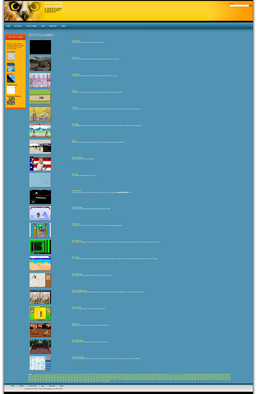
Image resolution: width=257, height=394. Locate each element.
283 (133, 379)
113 (60, 376)
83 (191, 374)
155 (178, 376)
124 (91, 376)
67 (159, 374)
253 (49, 379)
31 (87, 374)
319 (32, 381)
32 (89, 374)
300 (181, 379)
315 (223, 379)
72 (169, 374)
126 (97, 376)
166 (209, 376)
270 (97, 379)
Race (75, 90)
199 (100, 377)
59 (143, 374)
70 (165, 374)
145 (150, 376)
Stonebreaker (78, 273)
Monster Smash (78, 340)
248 (35, 379)
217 (150, 377)
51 (127, 374)
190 (74, 377)
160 (192, 376)
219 (156, 377)
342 (97, 381)
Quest (75, 107)
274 (108, 379)
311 (212, 379)
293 (161, 379)
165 (206, 376)
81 (187, 374)
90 (205, 374)
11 (47, 374)
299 (178, 379)
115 (66, 376)
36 (97, 374)
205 (116, 377)
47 (119, 374)
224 (170, 377)
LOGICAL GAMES (53, 10)
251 (43, 379)
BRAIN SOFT (51, 12)
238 (209, 377)
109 (49, 376)
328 (57, 381)
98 (221, 374)
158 (187, 376)
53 (131, 374)
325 (49, 381)
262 (74, 379)
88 (201, 374)
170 (220, 376)
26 (77, 374)
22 (69, 374)
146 (153, 376)
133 (116, 376)
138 (130, 376)
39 (103, 374)
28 (81, 374)
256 (57, 379)
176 (35, 377)
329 (60, 381)
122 (85, 376)
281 (128, 379)
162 (198, 376)
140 (136, 376)
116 (69, 376)
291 (156, 379)
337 (83, 381)
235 (201, 377)
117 (71, 376)
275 (111, 379)
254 (52, 379)
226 (175, 377)
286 (142, 379)
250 (40, 379)
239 (212, 377)
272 (102, 379)
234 (198, 377)
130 (108, 376)
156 (181, 376)
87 (199, 374)
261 (71, 379)
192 (80, 377)
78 (181, 374)
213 (139, 377)
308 (204, 379)
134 (119, 376)
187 (66, 377)
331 (66, 381)
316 (226, 379)
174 (29, 377)
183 (55, 377)
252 (46, 379)
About (61, 386)
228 (181, 377)
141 (139, 376)
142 (142, 376)
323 (43, 381)
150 (164, 376)
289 (150, 379)
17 (59, 374)
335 (77, 381)
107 (43, 376)
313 (218, 379)
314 (220, 379)
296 (170, 379)
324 (46, 381)
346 (108, 381)
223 (167, 377)
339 (88, 381)
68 (161, 374)
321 (38, 381)
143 (144, 376)
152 (170, 376)
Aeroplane (77, 40)
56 (137, 374)
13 (51, 374)
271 (100, 379)
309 (206, 379)
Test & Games (33, 386)
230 (187, 377)
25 (75, 374)
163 (201, 376)
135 (122, 376)
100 (226, 374)
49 (123, 374)
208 (125, 377)
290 (153, 379)
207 (122, 377)
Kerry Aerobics (78, 157)
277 (116, 379)
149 (161, 376)
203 (111, 377)
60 (145, 374)
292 (159, 379)
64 (153, 374)
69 (163, 374)
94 (213, 374)
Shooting (77, 57)
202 (108, 377)
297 (173, 379)
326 (52, 381)
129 (105, 376)
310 (209, 379)
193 (83, 377)
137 (128, 376)
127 (100, 376)
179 (43, 377)
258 (63, 379)
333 (71, 381)
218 (153, 377)
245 (229, 377)
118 (74, 376)
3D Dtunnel (77, 240)
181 (49, 377)
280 (125, 379)
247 (32, 379)
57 (139, 374)
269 (94, 379)
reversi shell (77, 307)
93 (211, 374)
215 (144, 377)
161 (195, 376)
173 (229, 376)
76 (177, 374)
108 (46, 376)
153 (173, 376)
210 (130, 377)
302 (187, 379)
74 (173, 374)
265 (83, 379)
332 (69, 381)
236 (204, 377)
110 (52, 376)
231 (189, 377)
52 (129, 374)
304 (192, 379)
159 (189, 376)
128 (102, 376)
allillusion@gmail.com (48, 388)
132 (114, 376)
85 (195, 374)
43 (111, 374)
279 (122, 379)
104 (35, 376)
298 (175, 379)
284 (136, 379)
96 (217, 374)
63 (151, 374)
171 (223, 376)
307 (201, 379)
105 (38, 376)
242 (220, 377)
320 (35, 381)
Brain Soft (52, 386)
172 (226, 376)
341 (94, 381)
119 (77, 376)
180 (46, 377)
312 (215, 379)
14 (53, 374)
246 (29, 379)
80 (185, 374)
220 (159, 377)
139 (133, 376)
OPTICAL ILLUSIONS (54, 9)
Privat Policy (59, 388)
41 (107, 374)
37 (99, 374)
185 (60, 377)
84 (193, 374)
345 (105, 381)
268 (91, 379)
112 (57, 376)
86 (197, 374)
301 (184, 379)
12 (49, 374)
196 (91, 377)
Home (12, 386)
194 (85, 377)
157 (184, 376)
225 (173, 377)
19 (63, 374)
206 (119, 377)
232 (192, 377)
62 (149, 374)
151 (167, 376)
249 (38, 379)
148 (159, 376)
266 (85, 379)
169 (218, 376)
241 (218, 377)
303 (189, 379)
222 (164, 377)
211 (133, 377)
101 (229, 374)
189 (71, 377)
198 (97, 377)
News (42, 386)
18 (61, 374)
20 (65, 374)
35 (95, 374)
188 (69, 377)
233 (195, 377)
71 (167, 374)
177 (38, 377)
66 (157, 374)
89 (203, 374)
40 (105, 374)
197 (94, 377)
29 (83, 374)
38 (101, 374)
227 (178, 377)
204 (114, 377)
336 (80, 381)
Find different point (80, 290)
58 (141, 374)
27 (79, 374)
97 (219, 374)
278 (119, 379)
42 (109, 374)
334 (74, 381)
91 (207, 374)
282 (130, 379)
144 (147, 376)
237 (206, 377)
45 (115, 374)
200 (102, 377)
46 (117, 374)
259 (66, 379)
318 (29, 381)
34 (93, 374)
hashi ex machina (79, 357)
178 (40, 377)
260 (69, 379)
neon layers (77, 190)
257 (60, 379)
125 (94, 376)
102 (29, 376)
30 (85, 374)
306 (198, 379)
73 (171, 374)
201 (105, 377)
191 (77, 377)
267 (88, 379)
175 (32, 377)
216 (147, 377)
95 (215, 374)
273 (105, 379)
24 (73, 374)
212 (136, 377)
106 (40, 376)
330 (63, 381)
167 (212, 376)
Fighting (76, 124)
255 (55, 379)
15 (55, 374)
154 (175, 376)
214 (142, 377)
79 (183, 374)
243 (223, 377)
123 (88, 376)
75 (175, 374)
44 (113, 374)
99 (223, 374)
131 (111, 376)
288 (147, 379)
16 (57, 374)
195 (88, 377)
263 (77, 379)
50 (125, 374)
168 (215, 376)
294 (164, 379)
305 (195, 379)
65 (155, 374)
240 (215, 377)
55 (135, 374)
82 (189, 374)
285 (139, 379)
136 (125, 376)
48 (121, 374)
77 (179, 374)
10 (45, 374)
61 (147, 374)
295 (167, 379)
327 (55, 381)
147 (156, 376)
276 (114, 379)
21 (67, 374)
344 (102, 381)
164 (204, 376)
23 (71, 374)
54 (133, 374)
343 (100, 381)
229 (184, 377)
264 (80, 379)
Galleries (21, 386)
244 (226, 377)
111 (55, 376)
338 (85, 381)
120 (80, 376)
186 (63, 377)
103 (32, 376)
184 (57, 377)
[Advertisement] (243, 74)
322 (40, 381)
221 (161, 377)
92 (209, 374)
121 (83, 376)
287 (144, 379)
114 (63, 376)
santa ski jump (78, 207)
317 (229, 379)
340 (91, 381)
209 (128, 377)
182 (52, 377)
